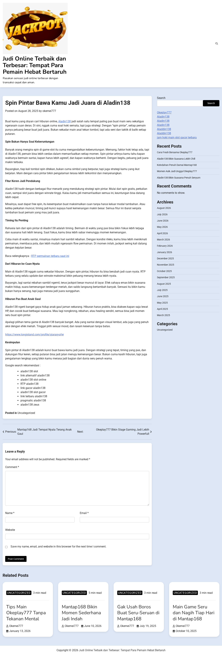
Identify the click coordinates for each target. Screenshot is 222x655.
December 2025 (165, 258)
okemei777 (49, 111)
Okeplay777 (164, 112)
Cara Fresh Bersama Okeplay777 (174, 152)
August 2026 (164, 208)
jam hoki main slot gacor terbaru (177, 137)
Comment (12, 467)
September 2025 (166, 277)
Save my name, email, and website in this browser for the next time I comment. (58, 546)
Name (9, 513)
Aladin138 (64, 121)
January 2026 (164, 252)
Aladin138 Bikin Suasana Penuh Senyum (178, 177)
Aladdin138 (164, 129)
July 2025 (162, 289)
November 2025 (165, 264)
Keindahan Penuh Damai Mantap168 (177, 164)
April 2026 (162, 233)
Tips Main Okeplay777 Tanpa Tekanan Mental (26, 613)
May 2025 (162, 302)
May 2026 (162, 227)
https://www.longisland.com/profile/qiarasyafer (34, 334)
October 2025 (164, 271)
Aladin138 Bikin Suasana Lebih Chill (176, 158)
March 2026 (163, 239)
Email (84, 513)
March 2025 (163, 315)
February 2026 (165, 245)
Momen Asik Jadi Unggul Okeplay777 (177, 171)
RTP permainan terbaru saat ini (50, 256)
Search (161, 98)
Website (10, 529)
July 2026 (162, 214)
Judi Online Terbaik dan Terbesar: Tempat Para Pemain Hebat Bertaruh (35, 65)
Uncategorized (26, 413)
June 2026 (162, 220)
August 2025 (164, 283)
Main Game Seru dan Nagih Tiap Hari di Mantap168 (193, 613)
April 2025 (162, 308)
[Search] (216, 43)
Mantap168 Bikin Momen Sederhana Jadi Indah (81, 613)
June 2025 (162, 296)
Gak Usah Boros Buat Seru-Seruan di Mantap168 (138, 613)
